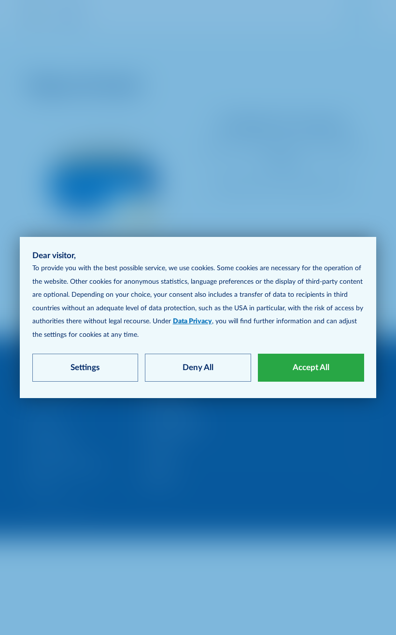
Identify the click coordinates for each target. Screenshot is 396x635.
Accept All (311, 367)
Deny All (198, 367)
